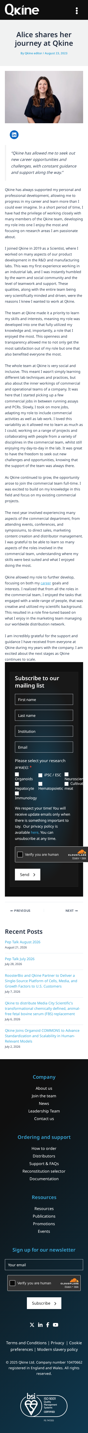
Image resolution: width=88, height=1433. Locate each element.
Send (24, 874)
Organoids (24, 778)
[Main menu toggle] (76, 10)
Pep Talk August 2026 (22, 941)
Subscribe (41, 1303)
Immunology (26, 797)
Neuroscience (76, 778)
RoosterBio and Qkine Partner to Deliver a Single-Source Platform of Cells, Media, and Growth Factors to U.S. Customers (41, 981)
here (34, 832)
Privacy (58, 1342)
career (46, 582)
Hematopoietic (50, 788)
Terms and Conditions (26, 1342)
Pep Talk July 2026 (19, 958)
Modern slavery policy (57, 1349)
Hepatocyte (24, 788)
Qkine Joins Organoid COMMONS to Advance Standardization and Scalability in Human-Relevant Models (42, 1036)
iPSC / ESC (52, 775)
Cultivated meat (76, 786)
